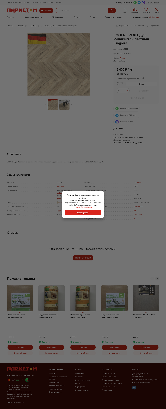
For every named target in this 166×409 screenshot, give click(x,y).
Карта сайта (11, 398)
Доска (92, 17)
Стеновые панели (140, 17)
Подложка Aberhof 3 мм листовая (144, 316)
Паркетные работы (109, 387)
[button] (71, 104)
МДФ (59, 211)
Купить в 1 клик (136, 98)
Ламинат (10, 17)
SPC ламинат (58, 17)
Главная (10, 26)
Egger (122, 58)
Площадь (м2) (120, 84)
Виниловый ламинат (33, 17)
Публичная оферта (13, 389)
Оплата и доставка (14, 3)
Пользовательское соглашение (17, 387)
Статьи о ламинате (109, 377)
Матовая (60, 186)
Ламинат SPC (54, 382)
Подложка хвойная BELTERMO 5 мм (16, 316)
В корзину (143, 91)
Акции (26, 3)
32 (135, 210)
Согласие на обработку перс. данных (19, 394)
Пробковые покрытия (114, 17)
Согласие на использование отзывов (19, 392)
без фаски (138, 206)
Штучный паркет (55, 392)
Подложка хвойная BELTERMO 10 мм (110, 316)
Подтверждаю (83, 213)
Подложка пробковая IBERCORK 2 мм (80, 316)
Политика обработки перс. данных (18, 385)
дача (59, 198)
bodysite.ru (20, 402)
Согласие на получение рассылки (18, 396)
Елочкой (137, 182)
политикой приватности (83, 207)
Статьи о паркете (82, 390)
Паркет (77, 17)
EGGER (34, 26)
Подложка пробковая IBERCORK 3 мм (48, 316)
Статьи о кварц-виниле (111, 380)
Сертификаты (36, 3)
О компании (48, 3)
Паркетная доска (55, 389)
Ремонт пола (107, 390)
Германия (138, 214)
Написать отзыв (83, 258)
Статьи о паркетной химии (112, 384)
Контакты (58, 3)
